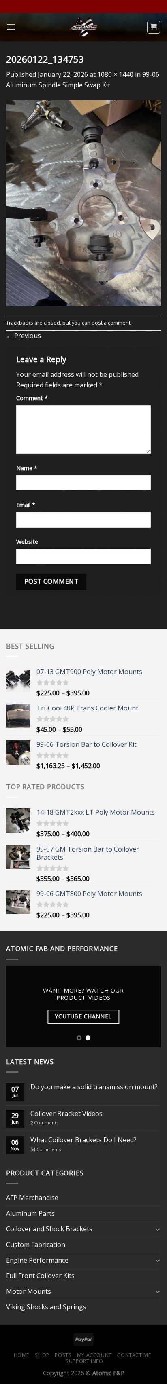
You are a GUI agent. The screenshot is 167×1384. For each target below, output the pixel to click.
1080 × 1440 (115, 74)
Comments (44, 1122)
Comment (32, 398)
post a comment (111, 322)
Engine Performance (37, 1260)
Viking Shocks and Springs (46, 1306)
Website (27, 541)
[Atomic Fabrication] (83, 27)
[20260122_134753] (83, 202)
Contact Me (134, 1355)
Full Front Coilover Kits (40, 1275)
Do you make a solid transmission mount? (94, 1087)
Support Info (84, 1361)
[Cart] (154, 27)
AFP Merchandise (32, 1197)
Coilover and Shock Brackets (49, 1228)
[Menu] (11, 27)
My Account (94, 1355)
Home (22, 1355)
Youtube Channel (83, 1016)
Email (25, 505)
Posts (63, 1355)
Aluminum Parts (30, 1213)
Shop (42, 1355)
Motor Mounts (28, 1291)
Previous (23, 335)
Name (26, 468)
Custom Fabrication (35, 1244)
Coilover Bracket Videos (66, 1114)
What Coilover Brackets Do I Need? (83, 1140)
